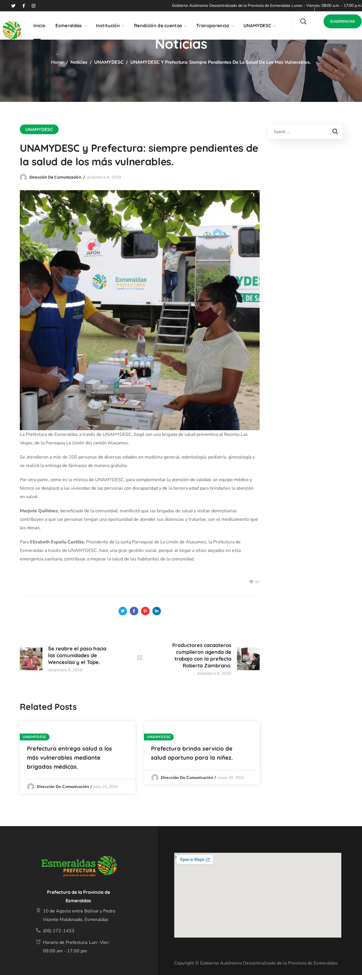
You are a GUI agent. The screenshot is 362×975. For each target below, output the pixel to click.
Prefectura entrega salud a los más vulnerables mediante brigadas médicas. (69, 757)
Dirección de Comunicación (55, 177)
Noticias (78, 62)
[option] (78, 757)
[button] (303, 21)
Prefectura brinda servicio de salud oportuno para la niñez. (192, 753)
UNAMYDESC (109, 62)
